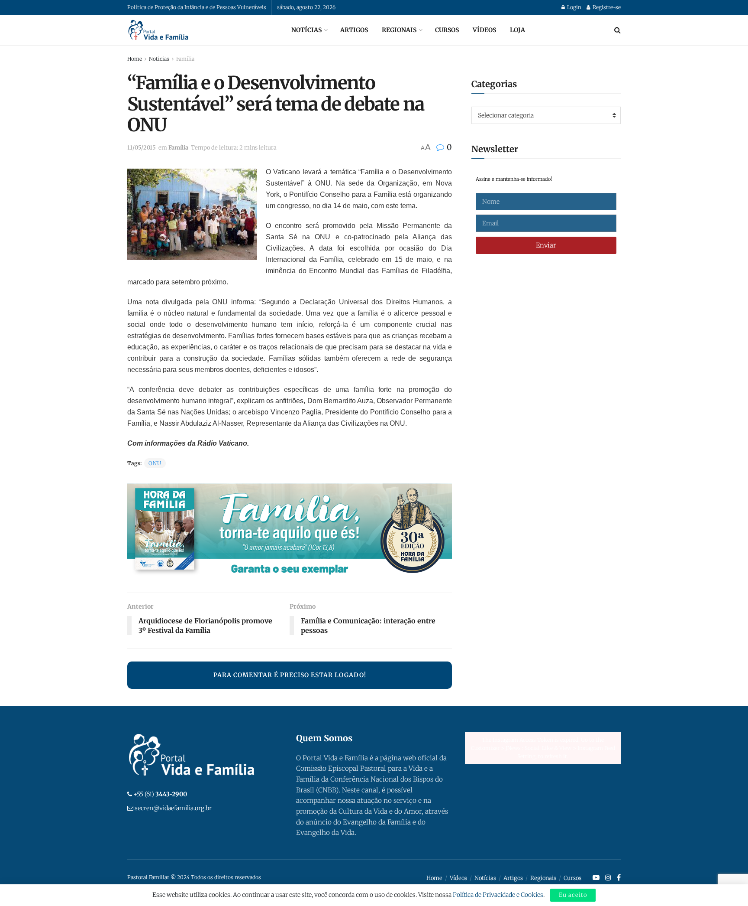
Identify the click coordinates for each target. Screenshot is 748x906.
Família (185, 58)
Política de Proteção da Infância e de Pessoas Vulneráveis (196, 7)
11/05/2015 (141, 147)
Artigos (354, 30)
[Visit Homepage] (158, 30)
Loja (517, 30)
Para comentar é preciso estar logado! (289, 675)
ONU (154, 463)
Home (134, 58)
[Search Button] (617, 30)
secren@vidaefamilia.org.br (173, 808)
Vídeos (484, 30)
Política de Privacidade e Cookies (498, 895)
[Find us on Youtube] (596, 878)
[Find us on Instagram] (608, 878)
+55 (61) (160, 794)
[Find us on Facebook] (619, 878)
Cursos (447, 30)
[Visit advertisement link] (289, 531)
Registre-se (606, 7)
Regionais (399, 30)
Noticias (159, 58)
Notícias (306, 30)
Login (573, 7)
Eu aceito (573, 895)
